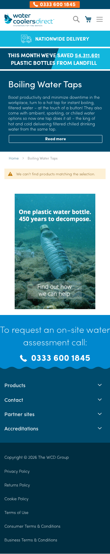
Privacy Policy (17, 471)
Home (14, 158)
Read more (55, 138)
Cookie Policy (16, 498)
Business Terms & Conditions (30, 540)
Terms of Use (16, 512)
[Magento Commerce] (29, 19)
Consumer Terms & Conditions (32, 526)
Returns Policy (17, 485)
